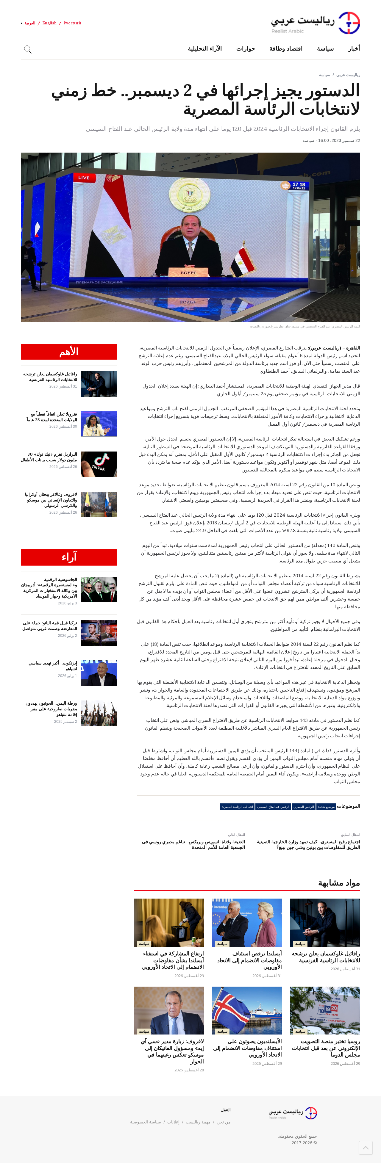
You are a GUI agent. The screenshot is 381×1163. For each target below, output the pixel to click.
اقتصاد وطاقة (286, 48)
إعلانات (173, 1122)
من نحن (224, 1122)
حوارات (245, 48)
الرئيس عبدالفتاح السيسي (273, 807)
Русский (72, 23)
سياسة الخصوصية (145, 1122)
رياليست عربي (348, 74)
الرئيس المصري (303, 807)
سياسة (325, 48)
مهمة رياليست (198, 1122)
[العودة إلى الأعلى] (366, 1148)
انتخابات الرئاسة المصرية (237, 807)
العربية (30, 23)
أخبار (354, 48)
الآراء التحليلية (205, 48)
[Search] (27, 48)
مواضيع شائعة (326, 807)
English (49, 23)
